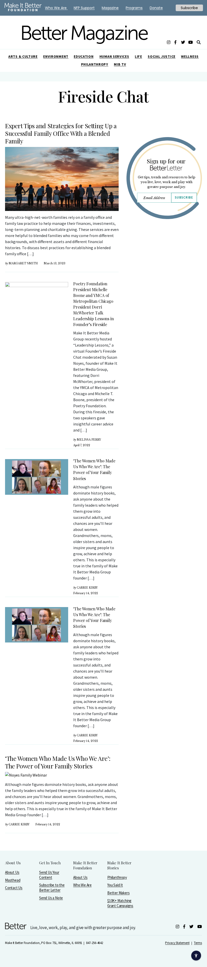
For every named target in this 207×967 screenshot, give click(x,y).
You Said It (115, 885)
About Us (12, 872)
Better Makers (118, 892)
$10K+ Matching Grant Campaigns (120, 903)
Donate (156, 7)
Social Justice (161, 56)
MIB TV (120, 64)
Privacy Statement (177, 943)
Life (138, 56)
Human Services (114, 56)
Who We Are (82, 885)
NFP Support (84, 7)
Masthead (12, 880)
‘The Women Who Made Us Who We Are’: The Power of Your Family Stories (58, 762)
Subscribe (184, 197)
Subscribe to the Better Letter (52, 887)
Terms (198, 943)
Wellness (190, 56)
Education (83, 56)
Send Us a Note (51, 897)
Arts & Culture (23, 56)
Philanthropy (94, 64)
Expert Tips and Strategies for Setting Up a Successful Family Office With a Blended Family (61, 133)
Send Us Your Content (49, 875)
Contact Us (13, 887)
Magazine (110, 7)
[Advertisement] (164, 277)
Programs (134, 7)
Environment (55, 56)
